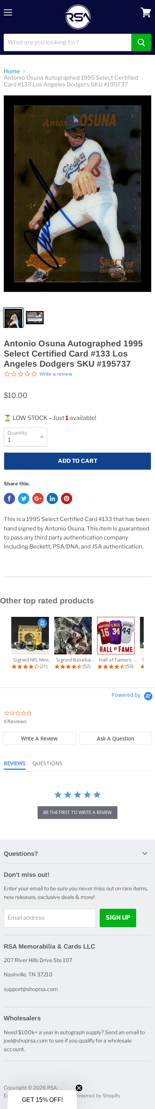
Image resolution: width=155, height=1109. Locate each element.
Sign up (118, 917)
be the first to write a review (77, 812)
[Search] (141, 42)
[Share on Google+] (38, 498)
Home (12, 71)
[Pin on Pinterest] (66, 498)
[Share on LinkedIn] (52, 498)
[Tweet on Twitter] (23, 498)
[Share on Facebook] (9, 498)
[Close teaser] (79, 1088)
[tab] (39, 738)
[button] (42, 1099)
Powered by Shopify (97, 1095)
